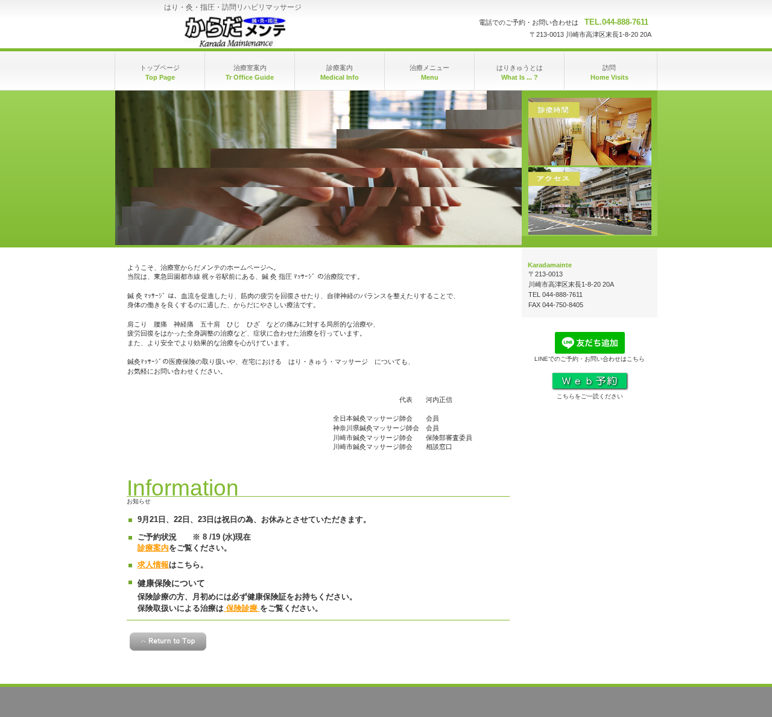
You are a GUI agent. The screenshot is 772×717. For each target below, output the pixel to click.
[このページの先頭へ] (168, 642)
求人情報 (153, 564)
